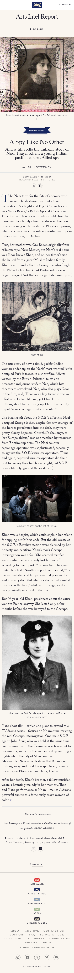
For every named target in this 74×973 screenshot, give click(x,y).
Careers (30, 942)
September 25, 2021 (37, 177)
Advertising (59, 939)
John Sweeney (39, 167)
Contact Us (53, 931)
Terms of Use (52, 935)
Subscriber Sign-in (37, 948)
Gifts (46, 942)
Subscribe (65, 5)
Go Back (37, 29)
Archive (32, 931)
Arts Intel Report (37, 16)
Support (17, 935)
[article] (37, 447)
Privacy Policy (17, 939)
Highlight (37, 131)
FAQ (32, 935)
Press (39, 939)
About (15, 931)
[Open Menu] (4, 5)
